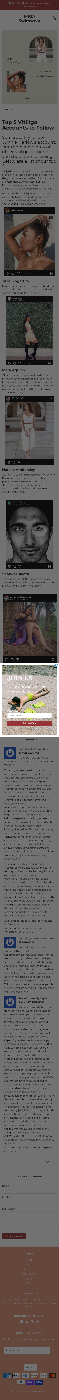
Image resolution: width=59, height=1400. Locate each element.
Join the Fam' (29, 723)
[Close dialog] (56, 665)
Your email (12, 711)
